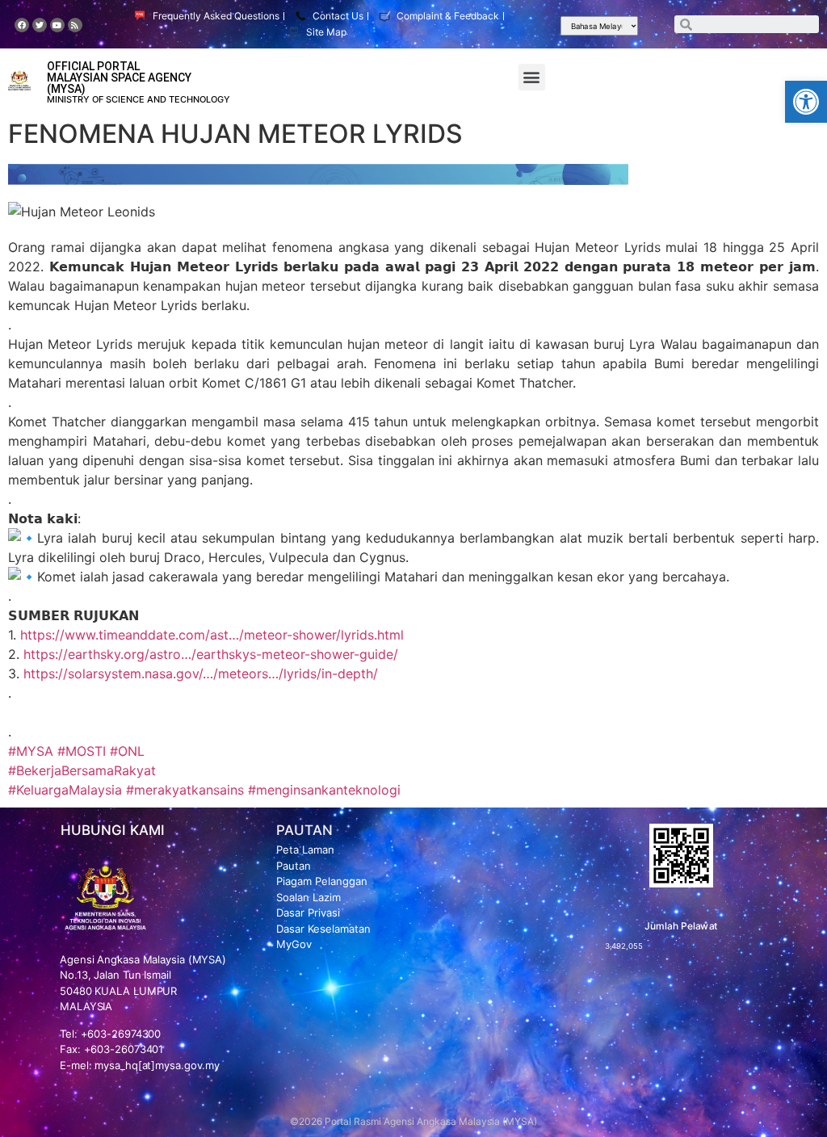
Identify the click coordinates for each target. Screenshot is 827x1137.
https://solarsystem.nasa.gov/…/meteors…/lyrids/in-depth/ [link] (200, 673)
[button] (806, 102)
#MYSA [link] (30, 751)
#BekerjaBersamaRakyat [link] (82, 770)
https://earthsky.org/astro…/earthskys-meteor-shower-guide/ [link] (210, 654)
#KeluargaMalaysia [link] (65, 790)
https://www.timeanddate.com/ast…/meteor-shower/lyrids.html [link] (212, 635)
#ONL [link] (127, 751)
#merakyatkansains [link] (185, 790)
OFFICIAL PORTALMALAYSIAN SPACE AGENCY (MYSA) (119, 77)
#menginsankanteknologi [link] (324, 790)
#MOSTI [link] (81, 751)
